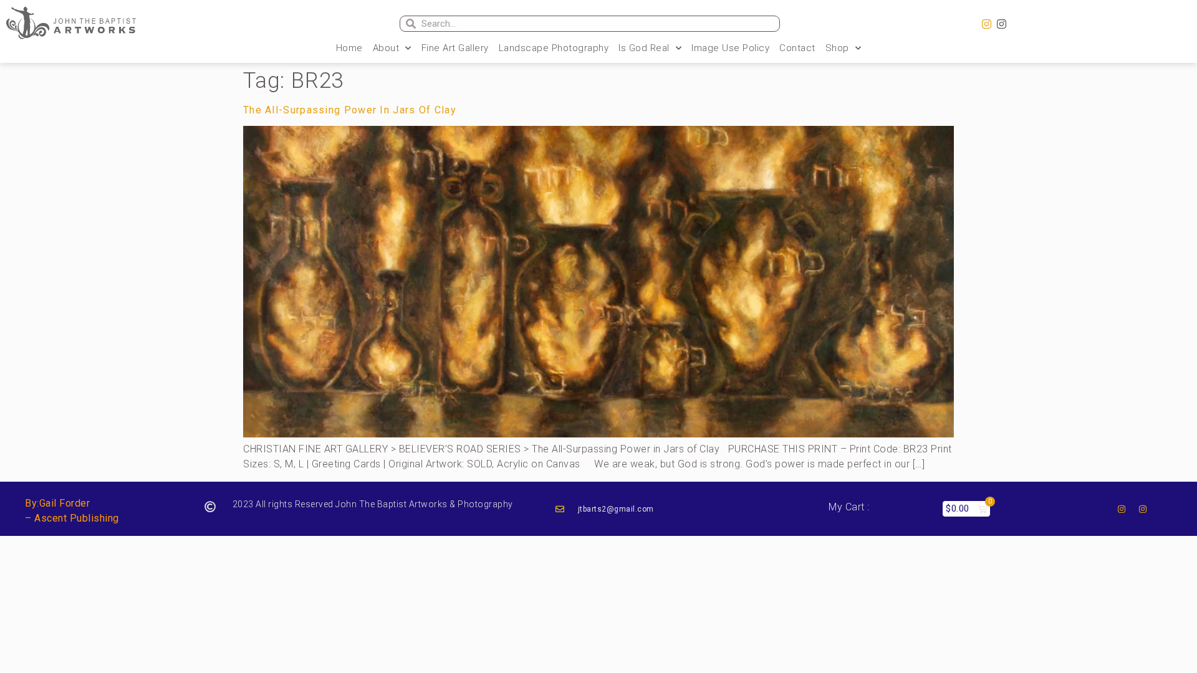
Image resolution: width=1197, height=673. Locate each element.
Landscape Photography (554, 48)
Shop (837, 48)
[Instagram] (986, 24)
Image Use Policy (730, 48)
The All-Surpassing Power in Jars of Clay (349, 110)
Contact (797, 48)
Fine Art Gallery (455, 48)
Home (349, 48)
